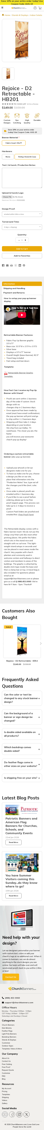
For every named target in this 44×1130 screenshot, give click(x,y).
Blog (3, 1079)
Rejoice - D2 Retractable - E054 (22, 661)
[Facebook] (3, 265)
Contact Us (10, 977)
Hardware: (7, 151)
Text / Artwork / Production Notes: (19, 165)
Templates (6, 1094)
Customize (6, 1043)
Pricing (4, 1091)
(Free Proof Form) (26, 514)
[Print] (11, 265)
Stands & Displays (9, 1040)
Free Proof (6, 1067)
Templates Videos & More (12, 1049)
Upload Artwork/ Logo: (13, 193)
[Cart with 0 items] (39, 7)
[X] (15, 265)
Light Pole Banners (9, 1034)
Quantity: (22, 234)
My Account (6, 1088)
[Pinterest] (24, 265)
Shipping (5, 1097)
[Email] (7, 265)
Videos (4, 1100)
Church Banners (8, 1025)
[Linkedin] (20, 265)
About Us (5, 1058)
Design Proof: (8, 209)
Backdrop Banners (9, 1037)
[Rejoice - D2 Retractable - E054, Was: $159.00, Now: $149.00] (22, 641)
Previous (3, 643)
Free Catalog (7, 1064)
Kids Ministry (7, 1028)
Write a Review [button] (32, 104)
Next (40, 643)
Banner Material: (10, 137)
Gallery (4, 1103)
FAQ (3, 1076)
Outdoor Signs (7, 1046)
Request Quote (8, 1070)
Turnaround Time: (10, 222)
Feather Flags (7, 1031)
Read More (13, 842)
